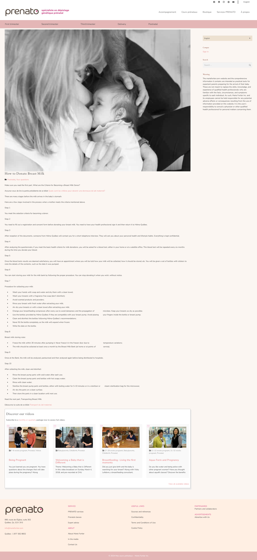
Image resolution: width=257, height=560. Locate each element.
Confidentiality (137, 517)
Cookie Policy (136, 528)
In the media (73, 539)
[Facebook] (214, 2)
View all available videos (179, 484)
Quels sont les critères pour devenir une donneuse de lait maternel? (77, 191)
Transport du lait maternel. (41, 405)
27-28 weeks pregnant (114, 450)
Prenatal (31, 450)
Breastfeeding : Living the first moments (119, 461)
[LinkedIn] (219, 2)
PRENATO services (76, 511)
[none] (227, 38)
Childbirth (73, 450)
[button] (249, 24)
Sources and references (141, 511)
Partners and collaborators (206, 509)
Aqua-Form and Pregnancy (164, 460)
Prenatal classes (75, 517)
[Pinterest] (228, 2)
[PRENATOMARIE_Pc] (37, 12)
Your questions (22, 179)
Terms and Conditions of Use (143, 522)
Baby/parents (63, 450)
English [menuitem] (207, 38)
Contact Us (72, 544)
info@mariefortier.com (14, 528)
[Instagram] (224, 2)
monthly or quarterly (27, 420)
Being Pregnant (17, 460)
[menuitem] (227, 38)
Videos (38, 450)
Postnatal (11, 179)
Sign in (206, 51)
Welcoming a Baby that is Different (70, 461)
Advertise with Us (202, 517)
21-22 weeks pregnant (160, 450)
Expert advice (73, 522)
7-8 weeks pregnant (19, 450)
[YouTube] (233, 2)
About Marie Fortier (76, 533)
